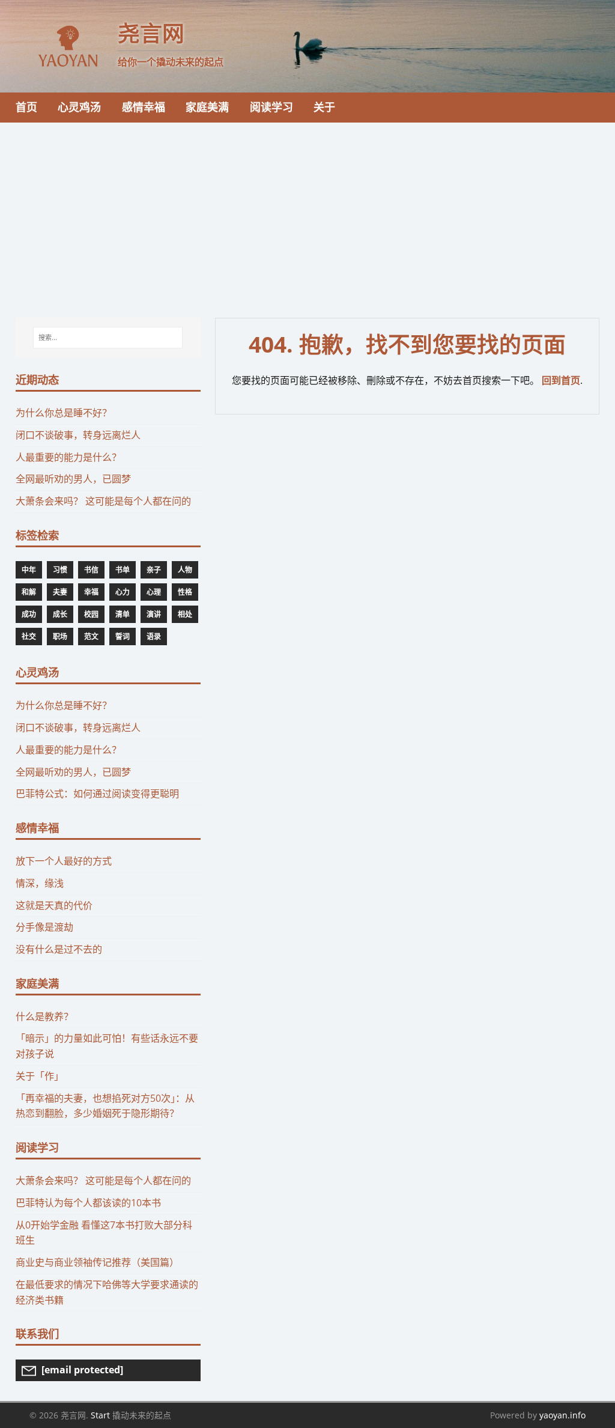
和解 (29, 592)
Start (100, 1415)
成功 (29, 614)
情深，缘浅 (40, 883)
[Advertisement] (307, 213)
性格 (185, 592)
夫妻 (60, 592)
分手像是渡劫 (44, 927)
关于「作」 (40, 1076)
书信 (91, 570)
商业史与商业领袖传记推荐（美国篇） (97, 1262)
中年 (29, 570)
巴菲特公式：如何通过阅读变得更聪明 (97, 793)
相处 (185, 614)
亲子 (154, 570)
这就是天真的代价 (54, 905)
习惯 (60, 570)
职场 (60, 636)
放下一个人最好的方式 (64, 860)
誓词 (122, 636)
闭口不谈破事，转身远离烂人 (78, 435)
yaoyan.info (562, 1415)
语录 (154, 636)
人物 (185, 570)
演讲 (154, 614)
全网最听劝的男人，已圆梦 (73, 478)
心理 (154, 592)
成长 (60, 614)
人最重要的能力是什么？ (68, 457)
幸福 (91, 592)
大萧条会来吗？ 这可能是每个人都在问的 (103, 501)
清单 (122, 614)
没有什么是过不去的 (59, 949)
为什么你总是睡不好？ (64, 412)
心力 (122, 592)
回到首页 (561, 380)
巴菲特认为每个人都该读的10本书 (88, 1202)
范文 (91, 636)
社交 (29, 636)
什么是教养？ (44, 1016)
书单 (122, 570)
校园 (91, 614)
